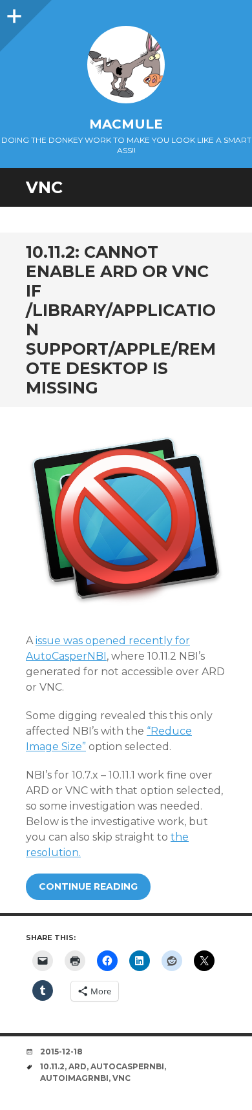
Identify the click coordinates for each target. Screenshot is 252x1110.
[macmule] (126, 64)
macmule (126, 124)
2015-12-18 (61, 1051)
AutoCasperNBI (127, 1066)
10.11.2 (52, 1066)
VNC (121, 1078)
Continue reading (88, 886)
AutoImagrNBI (74, 1078)
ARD (77, 1066)
